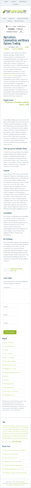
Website (5, 323)
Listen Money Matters (10, 361)
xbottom (13, 271)
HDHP (24, 433)
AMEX (14, 427)
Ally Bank (18, 426)
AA (14, 426)
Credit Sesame (12, 433)
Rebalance (4, 438)
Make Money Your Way (10, 365)
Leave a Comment (17, 49)
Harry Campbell (8, 353)
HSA (27, 433)
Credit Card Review (16, 431)
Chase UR (24, 429)
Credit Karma (24, 431)
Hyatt (3, 435)
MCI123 (6, 376)
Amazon (22, 426)
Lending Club (15, 435)
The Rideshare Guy (9, 395)
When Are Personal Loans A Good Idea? (15, 450)
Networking (17, 436)
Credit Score (5, 433)
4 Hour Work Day (6, 426)
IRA (9, 435)
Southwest (14, 438)
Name (5, 306)
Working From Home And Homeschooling (15, 473)
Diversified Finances (9, 346)
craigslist (10, 431)
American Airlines (8, 427)
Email (5, 315)
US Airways (9, 441)
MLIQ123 (6, 380)
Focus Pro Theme (17, 483)
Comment (7, 287)
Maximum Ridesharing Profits (12, 372)
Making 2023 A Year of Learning (12, 461)
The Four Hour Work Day (11, 391)
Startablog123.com (9, 387)
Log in (22, 485)
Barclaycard (11, 429)
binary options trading (10, 75)
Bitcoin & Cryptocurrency (11, 457)
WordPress (17, 485)
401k (12, 426)
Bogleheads (16, 429)
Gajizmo (6, 350)
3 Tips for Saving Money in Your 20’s (14, 469)
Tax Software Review (21, 438)
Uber (5, 442)
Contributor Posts (16, 269)
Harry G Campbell (9, 357)
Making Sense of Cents (10, 368)
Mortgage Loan (10, 436)
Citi (27, 429)
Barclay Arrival (5, 429)
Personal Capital (23, 436)
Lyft (19, 435)
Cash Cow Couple (9, 342)
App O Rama (18, 427)
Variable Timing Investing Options (13, 465)
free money (20, 433)
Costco (3, 431)
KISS (11, 435)
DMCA (23, 481)
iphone (6, 435)
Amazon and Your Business (11, 454)
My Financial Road (9, 383)
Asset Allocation (25, 427)
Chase (20, 429)
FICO (16, 433)
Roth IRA (9, 438)
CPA (6, 431)
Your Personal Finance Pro (16, 11)
